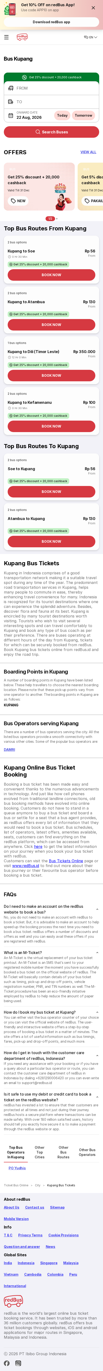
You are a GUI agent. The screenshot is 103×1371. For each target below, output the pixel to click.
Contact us (34, 1207)
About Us (11, 1207)
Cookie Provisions (63, 1235)
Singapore (48, 1263)
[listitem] (12, 169)
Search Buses (55, 132)
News (50, 1247)
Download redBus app (51, 22)
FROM (22, 88)
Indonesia (26, 1263)
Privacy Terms (30, 1235)
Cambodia (33, 1274)
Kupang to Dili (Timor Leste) (33, 351)
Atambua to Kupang (26, 518)
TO (19, 101)
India (8, 1263)
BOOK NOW (51, 275)
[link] (39, 187)
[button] (93, 7)
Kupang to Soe (21, 251)
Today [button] (62, 115)
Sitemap (57, 1207)
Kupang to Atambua (26, 301)
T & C (8, 1235)
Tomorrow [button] (83, 115)
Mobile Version (16, 1219)
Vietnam (11, 1274)
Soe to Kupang (21, 468)
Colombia (55, 1274)
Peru (73, 1274)
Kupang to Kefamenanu (30, 402)
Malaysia (71, 1263)
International (15, 1286)
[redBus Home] (22, 37)
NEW (21, 201)
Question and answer (22, 1247)
